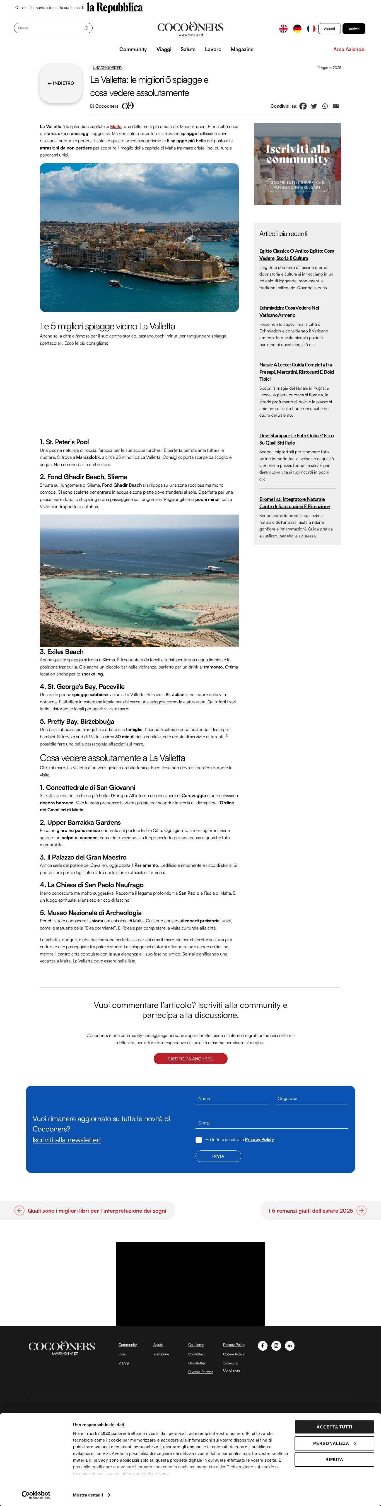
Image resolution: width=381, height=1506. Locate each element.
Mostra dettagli (88, 1495)
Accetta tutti (335, 1427)
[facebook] (263, 1345)
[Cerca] (86, 28)
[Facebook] (303, 106)
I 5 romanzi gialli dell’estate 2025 (311, 1210)
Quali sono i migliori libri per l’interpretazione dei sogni (97, 1210)
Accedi (329, 28)
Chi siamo (196, 1344)
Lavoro (213, 49)
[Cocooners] (191, 29)
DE (297, 29)
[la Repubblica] (115, 7)
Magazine (242, 49)
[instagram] (276, 1345)
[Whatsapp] (325, 106)
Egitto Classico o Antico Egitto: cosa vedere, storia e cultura (296, 254)
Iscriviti (354, 28)
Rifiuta (334, 1459)
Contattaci (196, 1354)
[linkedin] (290, 1345)
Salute (188, 49)
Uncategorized (107, 67)
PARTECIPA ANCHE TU (191, 1058)
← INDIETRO (60, 83)
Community (133, 49)
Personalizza (331, 1443)
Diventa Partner (200, 1371)
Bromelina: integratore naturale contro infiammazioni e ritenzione (294, 503)
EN (283, 29)
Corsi (123, 1354)
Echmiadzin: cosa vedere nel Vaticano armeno (289, 311)
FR (311, 29)
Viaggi (163, 49)
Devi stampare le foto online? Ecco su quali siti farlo (296, 439)
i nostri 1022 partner (106, 1433)
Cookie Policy (234, 1354)
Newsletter (196, 1363)
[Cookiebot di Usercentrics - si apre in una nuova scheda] (36, 1495)
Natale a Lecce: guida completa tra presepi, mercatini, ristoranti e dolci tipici (296, 372)
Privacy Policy (259, 1139)
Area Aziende (348, 49)
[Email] (336, 106)
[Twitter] (314, 106)
